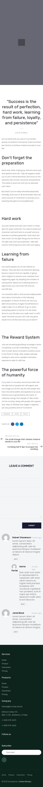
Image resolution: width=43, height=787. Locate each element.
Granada (7, 414)
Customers (6, 667)
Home (4, 660)
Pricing (4, 671)
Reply (16, 559)
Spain (17, 414)
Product (5, 664)
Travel (25, 414)
